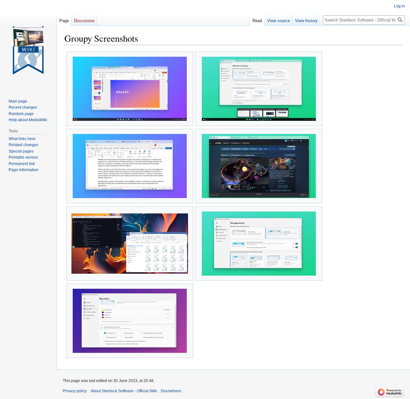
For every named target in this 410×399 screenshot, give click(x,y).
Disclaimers (171, 391)
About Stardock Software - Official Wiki (124, 391)
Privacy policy (75, 391)
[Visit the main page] (28, 50)
